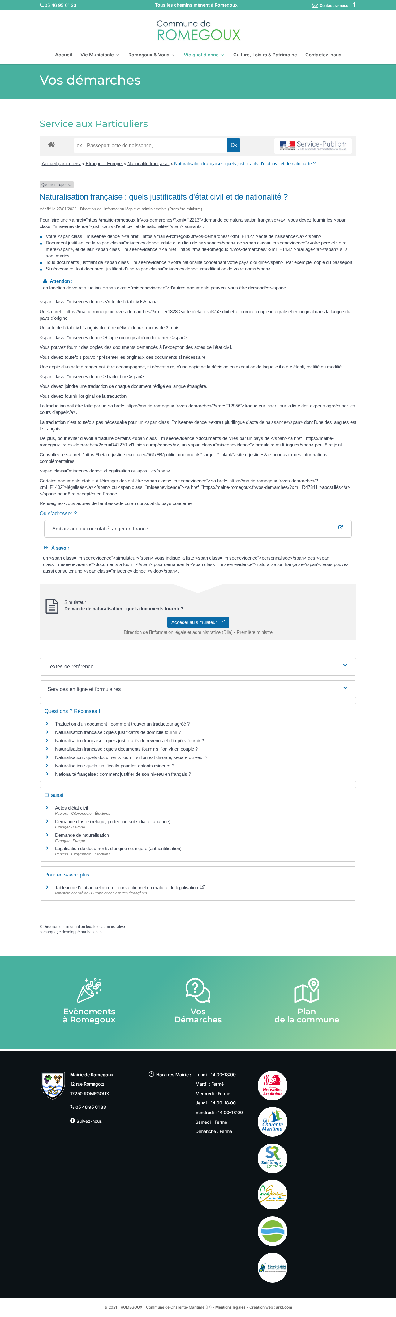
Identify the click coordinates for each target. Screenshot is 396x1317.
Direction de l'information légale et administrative (84, 926)
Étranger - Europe (104, 163)
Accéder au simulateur (196, 622)
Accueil (63, 55)
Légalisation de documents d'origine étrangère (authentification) (118, 848)
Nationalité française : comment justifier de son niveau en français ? (123, 774)
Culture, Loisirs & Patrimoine (265, 55)
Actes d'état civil (71, 807)
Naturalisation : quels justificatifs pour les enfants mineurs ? (114, 765)
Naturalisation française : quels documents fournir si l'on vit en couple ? (126, 749)
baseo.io (94, 932)
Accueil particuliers (61, 163)
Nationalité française (148, 163)
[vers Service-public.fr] (313, 146)
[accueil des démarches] (51, 144)
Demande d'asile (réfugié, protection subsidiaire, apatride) (112, 821)
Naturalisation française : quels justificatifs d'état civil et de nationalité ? (245, 163)
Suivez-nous (88, 1121)
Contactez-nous (334, 5)
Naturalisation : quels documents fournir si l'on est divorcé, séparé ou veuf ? (131, 757)
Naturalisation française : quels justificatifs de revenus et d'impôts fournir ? (129, 740)
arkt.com (284, 1307)
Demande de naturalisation (82, 835)
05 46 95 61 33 (90, 1107)
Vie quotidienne (201, 55)
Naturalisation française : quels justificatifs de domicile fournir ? (118, 732)
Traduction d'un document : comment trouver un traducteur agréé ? (122, 724)
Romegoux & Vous (148, 55)
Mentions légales (230, 1307)
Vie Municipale (97, 55)
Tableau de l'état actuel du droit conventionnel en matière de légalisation (127, 887)
